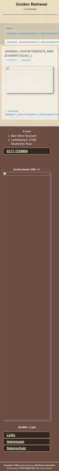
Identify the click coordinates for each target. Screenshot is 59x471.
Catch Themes (45, 468)
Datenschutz (16, 448)
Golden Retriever (32, 4)
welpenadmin (26, 60)
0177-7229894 (17, 151)
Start (10, 28)
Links (11, 435)
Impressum (15, 441)
